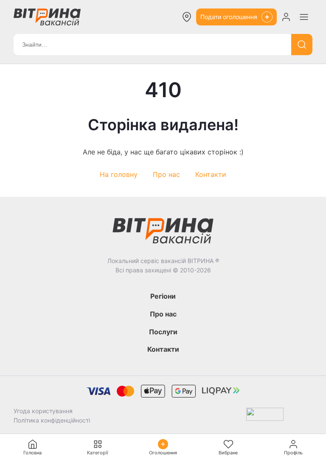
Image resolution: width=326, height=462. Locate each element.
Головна (32, 453)
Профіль (293, 453)
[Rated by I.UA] (265, 416)
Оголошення (163, 453)
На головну (119, 174)
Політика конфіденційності (52, 420)
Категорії (97, 453)
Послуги (163, 332)
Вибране (228, 453)
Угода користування (43, 410)
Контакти (210, 174)
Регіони (163, 296)
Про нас (166, 174)
